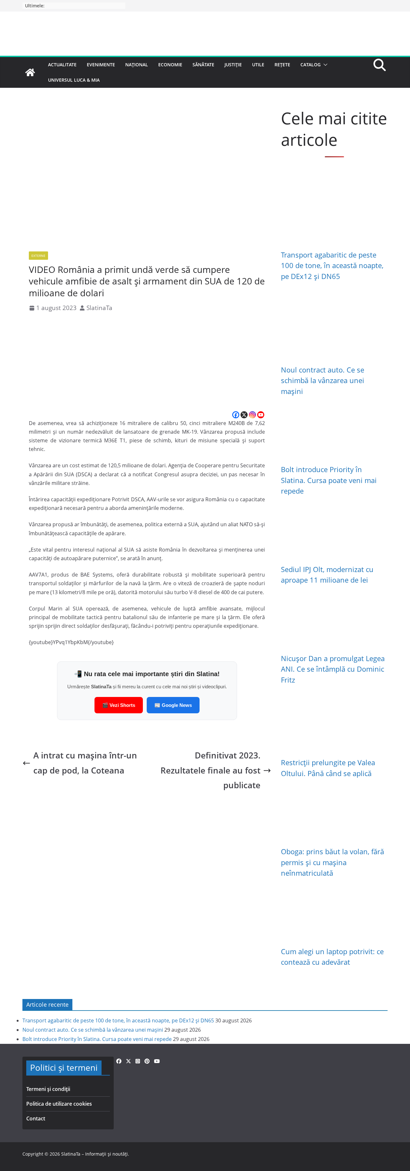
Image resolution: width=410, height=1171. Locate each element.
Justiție (233, 64)
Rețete (282, 64)
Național (136, 64)
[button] (324, 64)
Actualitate (62, 64)
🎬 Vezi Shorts (118, 705)
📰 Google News (173, 705)
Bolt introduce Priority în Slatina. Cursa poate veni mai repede (329, 480)
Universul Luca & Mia (74, 80)
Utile (258, 64)
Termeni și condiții (48, 1089)
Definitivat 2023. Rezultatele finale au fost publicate (210, 770)
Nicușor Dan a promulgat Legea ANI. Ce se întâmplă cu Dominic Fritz (333, 669)
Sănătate (203, 64)
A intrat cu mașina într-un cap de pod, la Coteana (85, 763)
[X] (244, 414)
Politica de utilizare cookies (59, 1103)
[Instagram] (252, 414)
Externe (38, 255)
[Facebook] (235, 414)
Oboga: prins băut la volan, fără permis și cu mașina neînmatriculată (332, 862)
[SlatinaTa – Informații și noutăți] (30, 72)
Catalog (310, 64)
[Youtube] (260, 414)
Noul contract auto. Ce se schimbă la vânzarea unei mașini (322, 380)
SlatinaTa (99, 307)
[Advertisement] (147, 362)
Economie (170, 64)
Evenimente (101, 64)
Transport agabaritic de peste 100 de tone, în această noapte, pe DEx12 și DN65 (332, 265)
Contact (35, 1118)
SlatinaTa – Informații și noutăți (94, 1154)
